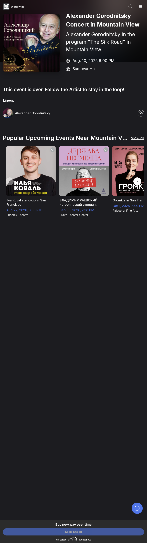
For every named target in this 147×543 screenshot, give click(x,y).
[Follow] (141, 113)
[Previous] (10, 181)
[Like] (52, 149)
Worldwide (18, 6)
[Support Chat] (137, 508)
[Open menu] (140, 6)
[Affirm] (72, 538)
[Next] (137, 181)
